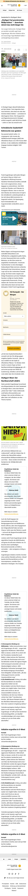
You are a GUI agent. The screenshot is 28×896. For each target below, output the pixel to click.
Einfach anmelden (14, 348)
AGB (17, 883)
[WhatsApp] (12, 874)
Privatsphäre (5, 883)
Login (25, 5)
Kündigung (8, 888)
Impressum (20, 888)
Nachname (5, 327)
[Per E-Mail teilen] (18, 49)
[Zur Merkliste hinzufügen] (26, 49)
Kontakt (14, 888)
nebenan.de (18, 367)
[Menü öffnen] (2, 5)
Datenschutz (22, 883)
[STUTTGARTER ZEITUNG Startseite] (14, 5)
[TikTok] (15, 874)
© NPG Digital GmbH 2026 (14, 869)
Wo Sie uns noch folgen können (15, 878)
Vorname (5, 320)
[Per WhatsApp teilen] (22, 50)
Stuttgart (4, 10)
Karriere (12, 883)
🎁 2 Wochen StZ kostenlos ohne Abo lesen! (14, 1)
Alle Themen (19, 10)
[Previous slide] (20, 64)
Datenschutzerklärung (11, 514)
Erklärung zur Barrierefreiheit (18, 886)
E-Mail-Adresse (6, 334)
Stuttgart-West (12, 10)
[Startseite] (3, 859)
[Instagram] (9, 874)
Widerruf (14, 890)
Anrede (5, 313)
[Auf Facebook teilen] (15, 49)
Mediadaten (5, 886)
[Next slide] (23, 64)
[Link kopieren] (12, 49)
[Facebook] (18, 874)
